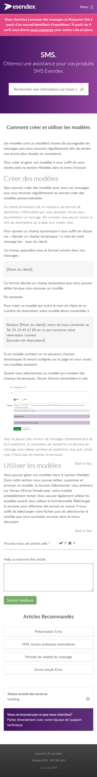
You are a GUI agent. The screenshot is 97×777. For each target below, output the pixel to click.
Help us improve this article (25, 559)
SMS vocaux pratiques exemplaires (48, 644)
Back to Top (83, 463)
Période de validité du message (48, 656)
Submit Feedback (20, 600)
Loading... (14, 699)
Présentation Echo (48, 631)
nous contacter (42, 29)
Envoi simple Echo (48, 669)
